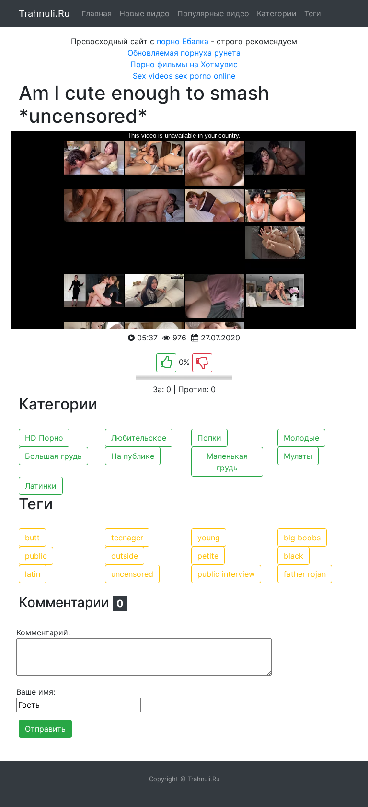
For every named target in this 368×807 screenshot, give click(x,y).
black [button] (293, 556)
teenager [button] (127, 537)
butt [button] (32, 537)
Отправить (45, 729)
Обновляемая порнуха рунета (184, 53)
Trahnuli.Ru (44, 13)
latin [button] (32, 574)
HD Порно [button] (44, 438)
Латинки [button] (41, 486)
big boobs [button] (302, 537)
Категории (277, 13)
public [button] (36, 556)
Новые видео (144, 13)
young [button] (208, 537)
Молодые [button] (301, 438)
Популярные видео (213, 13)
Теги (312, 13)
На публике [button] (132, 456)
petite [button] (207, 556)
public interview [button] (226, 574)
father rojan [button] (305, 574)
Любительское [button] (138, 438)
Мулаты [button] (298, 456)
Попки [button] (209, 438)
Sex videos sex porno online (184, 76)
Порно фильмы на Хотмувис (184, 64)
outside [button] (124, 556)
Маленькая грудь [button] (227, 461)
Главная (96, 13)
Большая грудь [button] (53, 456)
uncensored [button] (132, 574)
